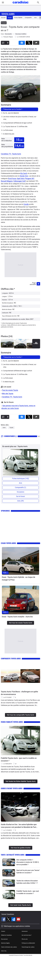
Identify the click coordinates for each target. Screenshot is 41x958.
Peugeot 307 (29, 178)
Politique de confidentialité (28, 943)
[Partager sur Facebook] (22, 42)
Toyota (11, 427)
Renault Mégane (7, 181)
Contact (3, 931)
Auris (4, 427)
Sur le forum (20, 496)
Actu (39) (20, 501)
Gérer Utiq (3, 951)
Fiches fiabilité (18, 17)
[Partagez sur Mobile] (36, 42)
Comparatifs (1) (20, 487)
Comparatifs (28, 17)
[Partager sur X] (29, 42)
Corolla (26, 204)
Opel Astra (20, 178)
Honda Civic (24, 176)
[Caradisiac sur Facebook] (3, 919)
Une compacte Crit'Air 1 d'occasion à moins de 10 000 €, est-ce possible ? (27, 862)
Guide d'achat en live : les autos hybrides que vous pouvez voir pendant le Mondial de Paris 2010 (19, 825)
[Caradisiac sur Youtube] (18, 919)
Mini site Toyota (7, 394)
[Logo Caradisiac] (20, 4)
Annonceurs (25, 931)
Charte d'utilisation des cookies (9, 947)
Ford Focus (12, 178)
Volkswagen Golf (19, 181)
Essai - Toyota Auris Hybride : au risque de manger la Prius (18, 578)
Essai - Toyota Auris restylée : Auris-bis (17, 617)
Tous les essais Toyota (10, 390)
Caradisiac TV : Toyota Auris (11, 154)
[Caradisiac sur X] (8, 919)
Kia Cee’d (23, 173)
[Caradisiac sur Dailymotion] (13, 919)
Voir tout (35, 343)
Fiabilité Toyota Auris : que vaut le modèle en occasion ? (19, 759)
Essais (10, 17)
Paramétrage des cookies (28, 947)
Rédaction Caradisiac (6, 935)
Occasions (20, 492)
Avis (35, 17)
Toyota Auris (7, 14)
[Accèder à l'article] (20, 561)
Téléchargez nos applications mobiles (16, 926)
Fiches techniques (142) (20, 478)
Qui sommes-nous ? (27, 935)
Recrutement (4, 939)
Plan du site (25, 939)
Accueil (3, 17)
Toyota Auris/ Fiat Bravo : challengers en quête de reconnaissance (19, 693)
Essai (3, 23)
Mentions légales (5, 943)
